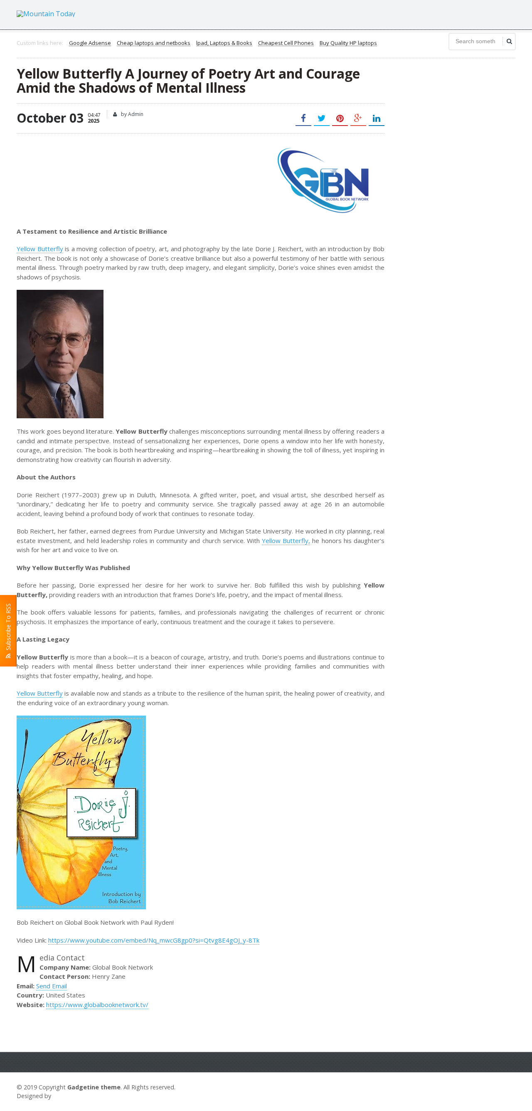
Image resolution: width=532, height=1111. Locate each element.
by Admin (131, 114)
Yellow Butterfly (40, 248)
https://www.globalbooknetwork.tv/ (97, 1004)
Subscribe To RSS (8, 628)
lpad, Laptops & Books (224, 43)
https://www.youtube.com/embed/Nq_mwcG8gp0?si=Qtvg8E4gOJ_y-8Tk (153, 940)
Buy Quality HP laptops (348, 43)
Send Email (51, 986)
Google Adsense (90, 43)
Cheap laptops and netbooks (153, 43)
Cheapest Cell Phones (286, 43)
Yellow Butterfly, (286, 540)
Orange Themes (77, 1096)
